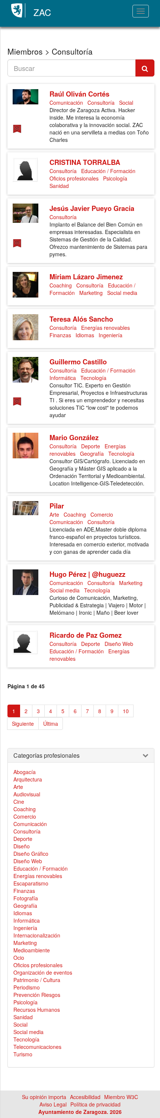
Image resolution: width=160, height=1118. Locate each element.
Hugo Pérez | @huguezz (87, 574)
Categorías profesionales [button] (46, 755)
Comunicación (66, 102)
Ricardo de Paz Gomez (85, 635)
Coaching (60, 285)
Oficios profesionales (74, 178)
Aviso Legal (53, 1104)
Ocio (18, 957)
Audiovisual (26, 794)
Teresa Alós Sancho (81, 319)
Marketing (91, 292)
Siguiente (23, 723)
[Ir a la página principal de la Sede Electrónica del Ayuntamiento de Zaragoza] (18, 10)
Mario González (74, 437)
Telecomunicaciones (37, 1046)
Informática (62, 377)
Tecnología (93, 377)
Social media (122, 292)
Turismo (22, 1054)
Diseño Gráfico (30, 853)
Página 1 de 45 (26, 686)
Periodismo (26, 987)
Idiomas (85, 335)
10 (126, 711)
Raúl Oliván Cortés (79, 94)
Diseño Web (119, 643)
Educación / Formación (108, 171)
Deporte (90, 446)
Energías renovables (105, 327)
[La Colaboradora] (18, 131)
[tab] (81, 755)
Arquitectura (27, 779)
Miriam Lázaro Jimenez (86, 277)
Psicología (115, 178)
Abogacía (24, 772)
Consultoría (101, 102)
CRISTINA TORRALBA (84, 162)
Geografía (92, 453)
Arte (54, 514)
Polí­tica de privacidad (95, 1104)
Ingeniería (110, 335)
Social (126, 102)
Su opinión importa (44, 1097)
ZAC (42, 12)
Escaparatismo (30, 883)
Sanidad (59, 185)
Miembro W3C (121, 1097)
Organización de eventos (42, 972)
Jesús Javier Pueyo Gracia (91, 208)
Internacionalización (36, 935)
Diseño (21, 846)
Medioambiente (31, 950)
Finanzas (60, 335)
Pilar (56, 506)
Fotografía (25, 898)
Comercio (101, 514)
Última (50, 723)
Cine (18, 801)
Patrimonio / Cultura (36, 980)
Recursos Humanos (36, 1009)
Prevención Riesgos (36, 994)
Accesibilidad (85, 1097)
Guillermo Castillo (78, 362)
